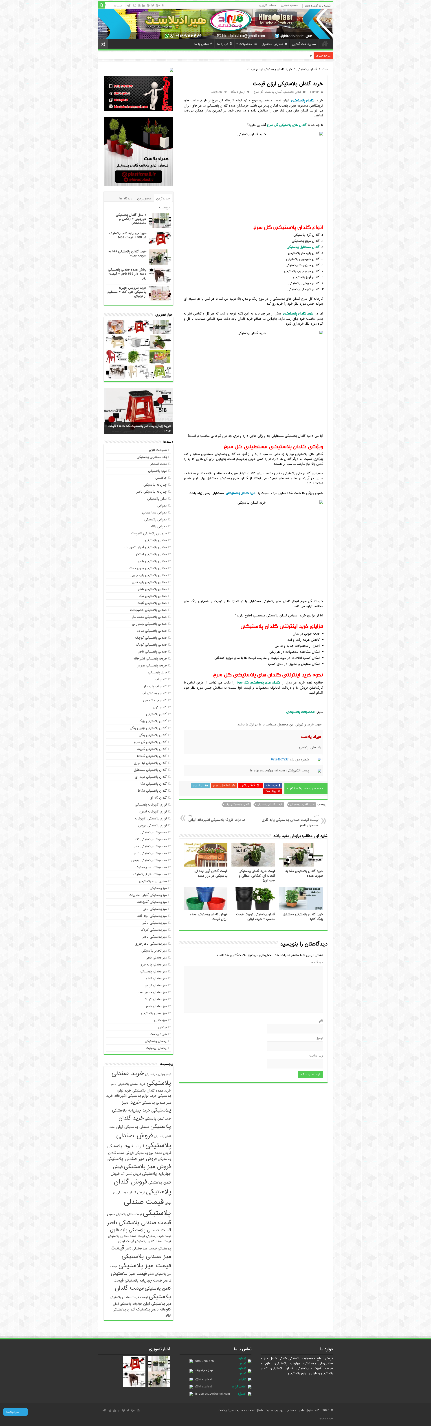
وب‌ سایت (316, 1055)
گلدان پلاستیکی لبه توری (150, 762)
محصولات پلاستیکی (154, 832)
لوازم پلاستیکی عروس (152, 825)
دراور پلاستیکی (157, 498)
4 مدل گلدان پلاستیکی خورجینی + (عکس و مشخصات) (131, 218)
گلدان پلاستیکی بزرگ (153, 721)
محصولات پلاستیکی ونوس (149, 860)
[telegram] (129, 5)
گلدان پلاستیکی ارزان (237, 805)
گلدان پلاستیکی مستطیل (150, 769)
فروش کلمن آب (131, 1174)
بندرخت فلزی (158, 450)
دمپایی (162, 505)
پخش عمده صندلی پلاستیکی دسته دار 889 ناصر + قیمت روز (127, 273)
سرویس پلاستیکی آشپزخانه (149, 533)
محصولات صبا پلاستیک (151, 867)
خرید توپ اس (303, 55)
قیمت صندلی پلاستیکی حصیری (124, 1214)
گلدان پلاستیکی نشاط (152, 790)
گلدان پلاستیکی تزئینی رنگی (148, 728)
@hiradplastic (204, 1379)
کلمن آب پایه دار (155, 686)
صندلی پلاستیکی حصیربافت (148, 609)
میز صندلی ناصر (156, 1006)
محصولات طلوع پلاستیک (150, 874)
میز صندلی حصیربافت (152, 992)
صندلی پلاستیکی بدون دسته (148, 568)
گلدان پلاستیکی (307, 69)
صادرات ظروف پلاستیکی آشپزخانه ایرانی (217, 818)
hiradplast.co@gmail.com (212, 1393)
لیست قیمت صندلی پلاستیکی (129, 1297)
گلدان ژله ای (158, 797)
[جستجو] (101, 5)
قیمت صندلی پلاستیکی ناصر (139, 1223)
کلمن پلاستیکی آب (154, 693)
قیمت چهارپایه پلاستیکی (143, 1280)
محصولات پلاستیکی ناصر (150, 853)
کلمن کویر (160, 707)
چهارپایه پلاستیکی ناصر (151, 491)
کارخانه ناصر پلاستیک (153, 1309)
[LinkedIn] (143, 5)
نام (321, 1020)
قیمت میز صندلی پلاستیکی (140, 1252)
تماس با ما (201, 43)
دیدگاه (317, 962)
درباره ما (223, 43)
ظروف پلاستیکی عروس (152, 665)
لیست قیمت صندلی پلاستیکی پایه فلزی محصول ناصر (290, 820)
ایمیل (319, 1038)
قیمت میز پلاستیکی (145, 1265)
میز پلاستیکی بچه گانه (152, 915)
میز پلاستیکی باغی (155, 908)
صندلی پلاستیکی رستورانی (149, 623)
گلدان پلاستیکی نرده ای (151, 776)
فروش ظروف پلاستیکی (125, 1146)
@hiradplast (203, 1386)
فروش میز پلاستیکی (147, 1166)
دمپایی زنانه (158, 526)
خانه (325, 43)
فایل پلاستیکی (157, 672)
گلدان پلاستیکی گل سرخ (268, 92)
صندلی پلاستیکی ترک (153, 596)
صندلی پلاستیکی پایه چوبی (148, 575)
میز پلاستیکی (158, 888)
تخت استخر (159, 463)
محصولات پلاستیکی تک (151, 839)
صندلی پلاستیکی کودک (151, 644)
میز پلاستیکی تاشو (155, 922)
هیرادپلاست (226, 1410)
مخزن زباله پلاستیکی (153, 881)
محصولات (246, 43)
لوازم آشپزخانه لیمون (153, 811)
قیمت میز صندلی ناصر (141, 1248)
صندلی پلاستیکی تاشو (152, 589)
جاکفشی (161, 477)
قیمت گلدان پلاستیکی (269, 805)
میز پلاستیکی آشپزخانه (152, 902)
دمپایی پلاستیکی (155, 519)
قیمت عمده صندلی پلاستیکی (126, 1236)
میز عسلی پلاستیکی (154, 1013)
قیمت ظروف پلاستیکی (158, 1236)
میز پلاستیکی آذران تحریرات (148, 895)
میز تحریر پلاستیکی (154, 950)
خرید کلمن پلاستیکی (158, 1118)
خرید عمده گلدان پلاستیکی (151, 1090)
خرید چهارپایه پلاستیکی (131, 1110)
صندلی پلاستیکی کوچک (151, 637)
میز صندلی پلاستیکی (153, 971)
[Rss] (163, 5)
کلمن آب (161, 679)
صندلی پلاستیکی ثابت (152, 603)
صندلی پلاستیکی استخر (151, 554)
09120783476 (204, 1360)
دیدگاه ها (125, 198)
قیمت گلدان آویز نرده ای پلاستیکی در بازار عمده (210, 873)
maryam (314, 92)
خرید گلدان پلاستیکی (240, 493)
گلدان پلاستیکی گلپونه (152, 749)
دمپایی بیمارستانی (154, 512)
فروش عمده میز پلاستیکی (153, 1152)
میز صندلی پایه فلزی (153, 964)
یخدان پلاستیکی (156, 1041)
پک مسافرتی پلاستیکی (152, 456)
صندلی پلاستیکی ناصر (152, 651)
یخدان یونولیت (156, 1048)
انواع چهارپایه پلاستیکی (158, 1074)
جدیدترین (163, 198)
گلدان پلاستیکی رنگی (153, 735)
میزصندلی (160, 1020)
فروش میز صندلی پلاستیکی (132, 1158)
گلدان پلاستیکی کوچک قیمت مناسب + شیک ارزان (255, 917)
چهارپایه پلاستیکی (155, 484)
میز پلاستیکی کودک (154, 929)
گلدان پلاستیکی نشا (153, 783)
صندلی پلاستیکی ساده (152, 630)
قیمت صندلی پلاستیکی (147, 1208)
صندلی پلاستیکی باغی (152, 561)
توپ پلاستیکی (157, 470)
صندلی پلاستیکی (156, 540)
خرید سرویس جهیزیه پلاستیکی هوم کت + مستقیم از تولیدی (127, 291)
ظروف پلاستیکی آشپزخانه (150, 658)
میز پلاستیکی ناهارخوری (151, 943)
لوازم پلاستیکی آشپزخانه (151, 818)
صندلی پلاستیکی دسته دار (149, 616)
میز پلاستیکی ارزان (157, 1303)
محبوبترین (144, 198)
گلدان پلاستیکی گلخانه (151, 755)
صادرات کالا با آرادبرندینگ (325, 1418)
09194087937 (279, 759)
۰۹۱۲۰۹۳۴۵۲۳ (204, 1370)
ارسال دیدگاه (238, 92)
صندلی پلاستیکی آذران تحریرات (146, 547)
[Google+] (158, 5)
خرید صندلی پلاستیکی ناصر (128, 1084)
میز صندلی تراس (156, 985)
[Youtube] (139, 5)
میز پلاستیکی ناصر (155, 936)
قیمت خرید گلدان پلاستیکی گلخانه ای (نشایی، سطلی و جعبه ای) (257, 876)
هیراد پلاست (158, 1034)
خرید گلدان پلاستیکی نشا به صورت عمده (127, 253)
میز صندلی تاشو (156, 978)
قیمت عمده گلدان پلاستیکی (153, 1241)
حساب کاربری (289, 5)
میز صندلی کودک (155, 999)
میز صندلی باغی (156, 957)
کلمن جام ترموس (155, 700)
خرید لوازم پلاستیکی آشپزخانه (135, 1095)
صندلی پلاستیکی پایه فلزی (149, 582)
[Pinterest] (148, 5)
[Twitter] (153, 5)
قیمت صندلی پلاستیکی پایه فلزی (140, 1230)
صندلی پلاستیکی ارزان (132, 1127)
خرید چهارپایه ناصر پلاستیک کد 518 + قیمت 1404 (127, 235)
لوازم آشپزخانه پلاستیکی (151, 804)
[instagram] (134, 5)
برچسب (164, 207)
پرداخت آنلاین (301, 43)
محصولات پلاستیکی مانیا (150, 846)
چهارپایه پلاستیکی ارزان (127, 1304)
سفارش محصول (272, 43)
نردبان (162, 1027)
